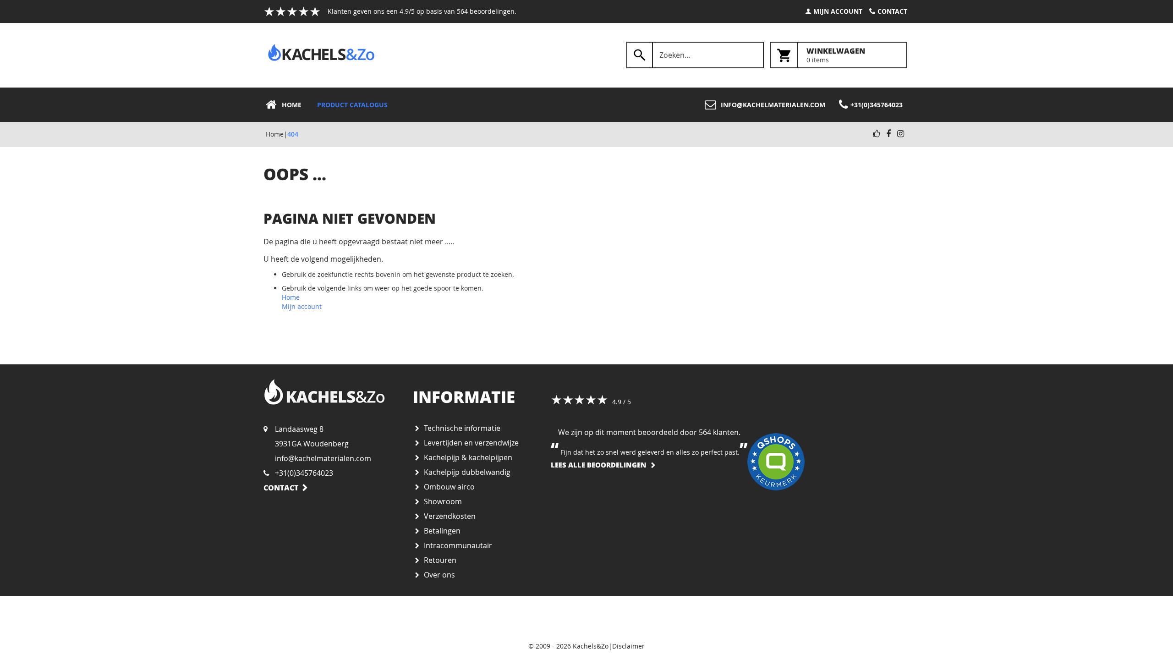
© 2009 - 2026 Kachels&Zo (568, 646)
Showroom (443, 501)
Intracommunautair (458, 545)
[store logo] (321, 52)
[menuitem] (286, 105)
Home (275, 134)
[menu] (586, 105)
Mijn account (837, 11)
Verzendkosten (450, 516)
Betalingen (442, 531)
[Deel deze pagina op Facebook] (888, 134)
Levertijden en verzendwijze (471, 443)
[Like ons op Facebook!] (876, 134)
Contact (892, 11)
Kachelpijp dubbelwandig (467, 472)
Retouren (440, 560)
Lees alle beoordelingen (599, 464)
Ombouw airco (449, 487)
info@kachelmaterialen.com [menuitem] (773, 104)
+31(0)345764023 (304, 473)
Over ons (439, 575)
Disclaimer (628, 646)
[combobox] (695, 55)
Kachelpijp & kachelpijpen (468, 457)
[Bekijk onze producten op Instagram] (900, 134)
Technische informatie (462, 428)
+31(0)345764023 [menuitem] (876, 104)
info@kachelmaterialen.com (323, 458)
